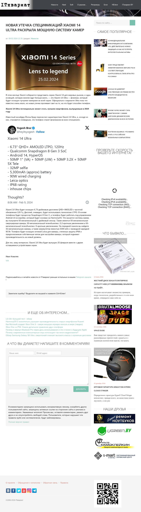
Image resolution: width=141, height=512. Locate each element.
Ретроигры (95, 5)
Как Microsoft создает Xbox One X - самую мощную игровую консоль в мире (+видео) (44, 324)
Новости (54, 5)
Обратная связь (50, 483)
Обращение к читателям (29, 483)
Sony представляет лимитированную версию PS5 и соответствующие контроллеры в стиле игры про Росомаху (121, 70)
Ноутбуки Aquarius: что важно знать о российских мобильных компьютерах (121, 134)
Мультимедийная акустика (112, 350)
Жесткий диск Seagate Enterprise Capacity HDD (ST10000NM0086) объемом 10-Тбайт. (113, 284)
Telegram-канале (83, 277)
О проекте (10, 483)
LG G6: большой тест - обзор (19, 319)
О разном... (82, 5)
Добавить (81, 389)
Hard (64, 5)
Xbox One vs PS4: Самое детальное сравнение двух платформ (34, 327)
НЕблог (115, 5)
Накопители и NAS (114, 240)
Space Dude (99, 330)
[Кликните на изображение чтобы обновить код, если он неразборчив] (39, 391)
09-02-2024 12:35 (16, 39)
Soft (71, 5)
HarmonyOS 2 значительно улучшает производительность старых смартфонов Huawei (45, 321)
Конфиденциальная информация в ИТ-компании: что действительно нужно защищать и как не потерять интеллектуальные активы (120, 46)
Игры (105, 307)
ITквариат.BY (127, 5)
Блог (106, 5)
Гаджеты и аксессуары (108, 353)
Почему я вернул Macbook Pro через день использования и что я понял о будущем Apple (46, 330)
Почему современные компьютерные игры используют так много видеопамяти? (42, 332)
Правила (64, 483)
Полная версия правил (18, 422)
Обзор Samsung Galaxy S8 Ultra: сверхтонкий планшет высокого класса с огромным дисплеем (48, 335)
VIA (7, 261)
